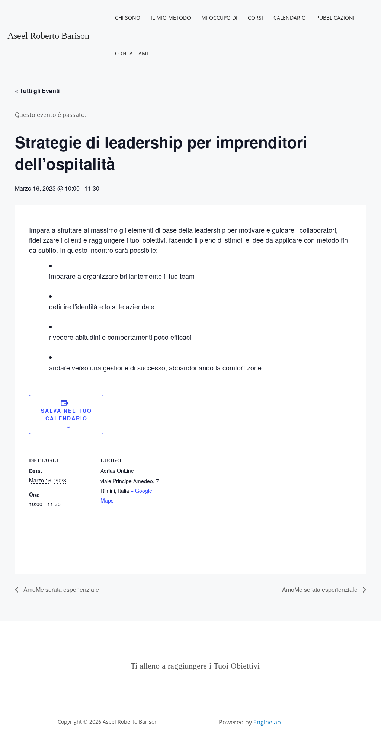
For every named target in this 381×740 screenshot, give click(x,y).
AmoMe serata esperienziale (60, 589)
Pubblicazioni (335, 17)
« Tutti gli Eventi (37, 90)
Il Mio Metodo (171, 17)
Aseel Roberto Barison (48, 36)
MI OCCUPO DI (219, 17)
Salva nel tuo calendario (66, 414)
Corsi (255, 17)
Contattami (131, 53)
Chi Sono (127, 17)
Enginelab (267, 722)
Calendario (289, 17)
